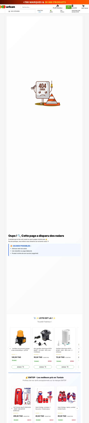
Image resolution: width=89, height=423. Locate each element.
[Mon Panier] (83, 5)
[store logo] (7, 7)
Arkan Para (40, 10)
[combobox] (46, 7)
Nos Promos (62, 11)
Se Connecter (72, 8)
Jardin (51, 12)
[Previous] (10, 348)
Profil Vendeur (57, 8)
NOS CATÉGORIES (15, 11)
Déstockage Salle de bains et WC (76, 11)
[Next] (79, 348)
